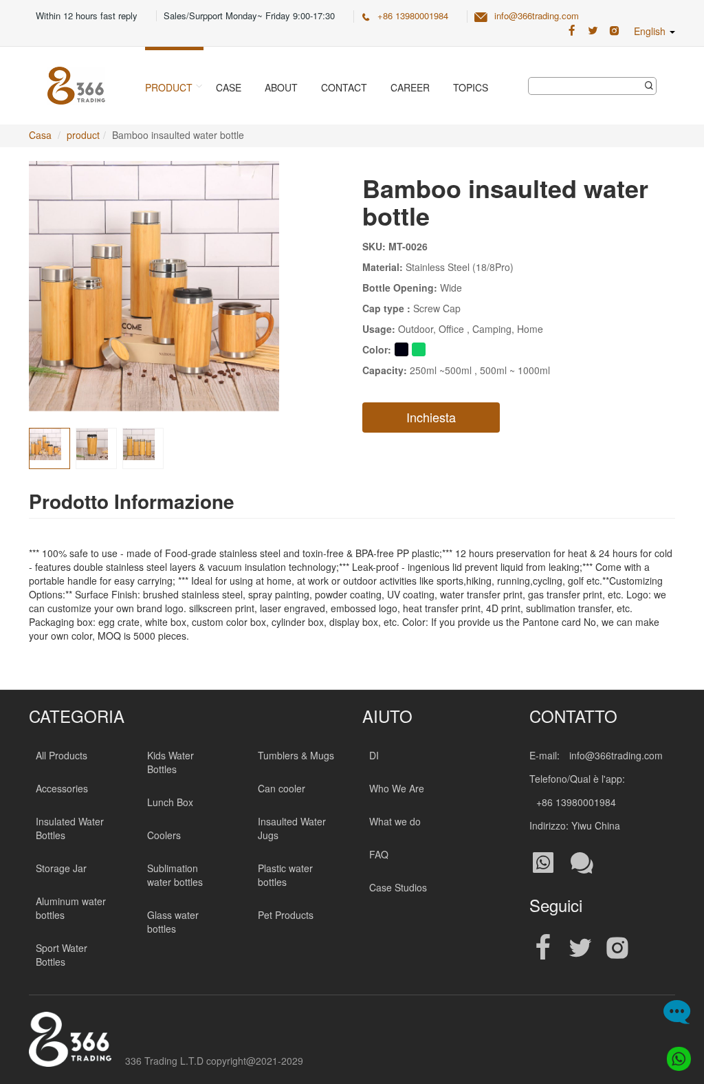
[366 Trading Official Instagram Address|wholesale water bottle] (614, 31)
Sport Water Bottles (61, 954)
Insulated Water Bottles (70, 828)
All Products (61, 755)
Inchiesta (431, 417)
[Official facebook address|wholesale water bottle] (543, 948)
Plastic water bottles (285, 875)
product (83, 135)
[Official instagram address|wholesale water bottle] (617, 948)
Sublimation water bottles (175, 875)
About (281, 87)
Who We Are (396, 788)
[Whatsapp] (674, 1054)
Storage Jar (61, 868)
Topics (470, 87)
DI (374, 755)
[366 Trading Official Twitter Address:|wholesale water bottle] (593, 31)
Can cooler (281, 788)
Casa (40, 135)
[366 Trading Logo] (76, 86)
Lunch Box (170, 802)
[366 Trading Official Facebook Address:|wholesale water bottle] (572, 31)
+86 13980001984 (412, 15)
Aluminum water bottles (71, 908)
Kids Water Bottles (170, 762)
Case (228, 87)
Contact (344, 87)
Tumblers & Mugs (296, 755)
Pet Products (286, 915)
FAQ (378, 854)
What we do (395, 821)
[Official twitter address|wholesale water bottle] (580, 948)
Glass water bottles (173, 921)
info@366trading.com (536, 15)
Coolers (164, 835)
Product (168, 87)
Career (410, 87)
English (651, 31)
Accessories (62, 788)
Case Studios (398, 887)
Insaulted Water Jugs (292, 828)
